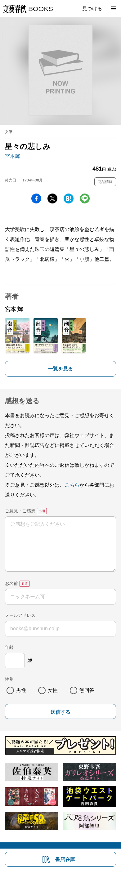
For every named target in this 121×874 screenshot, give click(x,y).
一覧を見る (60, 368)
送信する (60, 712)
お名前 (11, 584)
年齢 (9, 647)
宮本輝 (12, 156)
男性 (21, 690)
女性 (53, 690)
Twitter (52, 198)
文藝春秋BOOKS (27, 9)
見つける (92, 8)
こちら (72, 485)
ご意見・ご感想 (20, 511)
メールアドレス (20, 615)
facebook (36, 198)
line (85, 198)
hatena (69, 198)
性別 (9, 679)
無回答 (86, 690)
